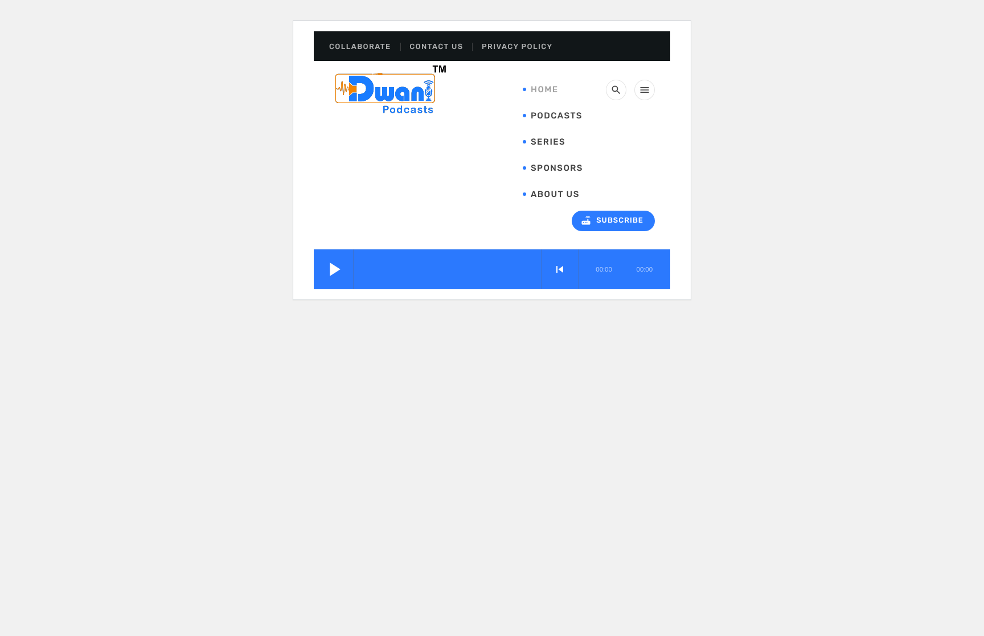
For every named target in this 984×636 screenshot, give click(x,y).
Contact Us (436, 47)
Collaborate (360, 47)
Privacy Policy (517, 47)
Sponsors (557, 168)
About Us (555, 194)
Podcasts (557, 115)
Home (545, 89)
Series (548, 142)
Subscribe (611, 220)
